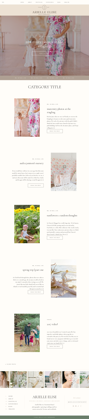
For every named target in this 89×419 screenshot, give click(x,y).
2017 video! (52, 324)
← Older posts (10, 364)
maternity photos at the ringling (44, 43)
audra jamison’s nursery (32, 163)
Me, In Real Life (44, 36)
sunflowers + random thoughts (62, 215)
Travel (49, 319)
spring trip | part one (33, 269)
